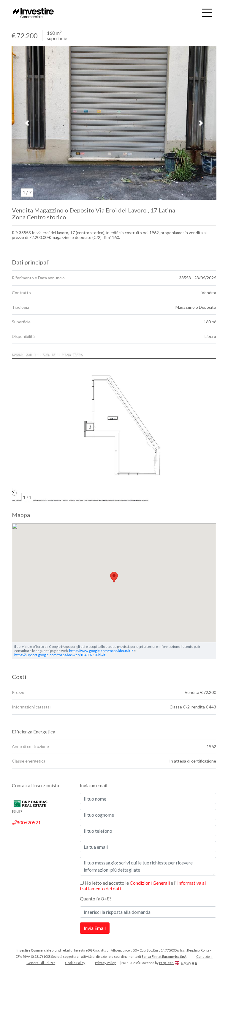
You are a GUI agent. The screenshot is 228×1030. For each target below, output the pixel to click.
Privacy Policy (105, 963)
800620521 (29, 822)
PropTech (166, 963)
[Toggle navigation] (207, 12)
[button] (27, 123)
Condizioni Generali (150, 883)
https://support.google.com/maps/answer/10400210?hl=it (59, 655)
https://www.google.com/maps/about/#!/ (101, 650)
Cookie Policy (75, 963)
